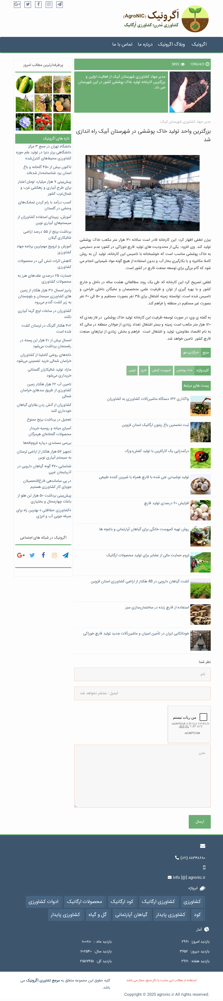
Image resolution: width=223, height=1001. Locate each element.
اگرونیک (199, 44)
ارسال (200, 822)
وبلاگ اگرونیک (171, 44)
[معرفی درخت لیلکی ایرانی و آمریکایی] (43, 103)
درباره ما (145, 44)
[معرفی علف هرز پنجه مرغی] (62, 122)
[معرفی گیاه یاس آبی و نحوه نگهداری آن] (24, 122)
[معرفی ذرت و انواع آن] (24, 84)
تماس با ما (122, 44)
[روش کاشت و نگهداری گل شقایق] (43, 122)
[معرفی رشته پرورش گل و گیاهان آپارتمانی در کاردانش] (62, 84)
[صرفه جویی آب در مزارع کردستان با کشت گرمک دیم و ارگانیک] (62, 103)
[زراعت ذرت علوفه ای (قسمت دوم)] (43, 84)
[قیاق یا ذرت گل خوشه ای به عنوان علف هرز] (24, 103)
